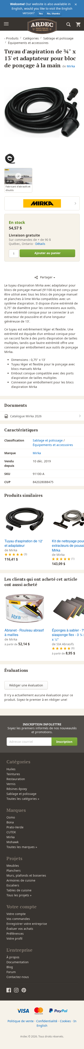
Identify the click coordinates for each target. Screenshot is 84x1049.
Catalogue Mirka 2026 (25, 416)
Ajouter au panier (47, 253)
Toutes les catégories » (22, 799)
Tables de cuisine (18, 890)
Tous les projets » (18, 895)
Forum (11, 972)
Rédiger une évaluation (26, 685)
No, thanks (53, 13)
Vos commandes (18, 919)
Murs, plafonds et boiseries (26, 875)
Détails (40, 244)
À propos (12, 957)
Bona (10, 822)
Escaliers (12, 885)
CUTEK (11, 832)
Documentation (17, 962)
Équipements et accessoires (53, 445)
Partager (46, 277)
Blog (9, 967)
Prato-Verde (14, 827)
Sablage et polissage (48, 440)
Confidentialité (46, 1021)
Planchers (13, 870)
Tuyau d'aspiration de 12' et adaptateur (24, 543)
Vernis (11, 784)
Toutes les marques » (21, 847)
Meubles (12, 866)
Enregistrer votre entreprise (26, 924)
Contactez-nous (17, 977)
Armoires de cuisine (20, 880)
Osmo (10, 817)
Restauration (15, 779)
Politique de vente (21, 1021)
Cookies (65, 1021)
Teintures (13, 774)
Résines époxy (16, 789)
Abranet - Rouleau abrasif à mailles (24, 632)
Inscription (64, 742)
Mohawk (12, 842)
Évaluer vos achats (19, 929)
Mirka (71, 66)
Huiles (11, 769)
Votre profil (14, 938)
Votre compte (16, 914)
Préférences (15, 933)
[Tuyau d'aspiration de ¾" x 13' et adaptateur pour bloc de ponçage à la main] (42, 112)
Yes (41, 13)
